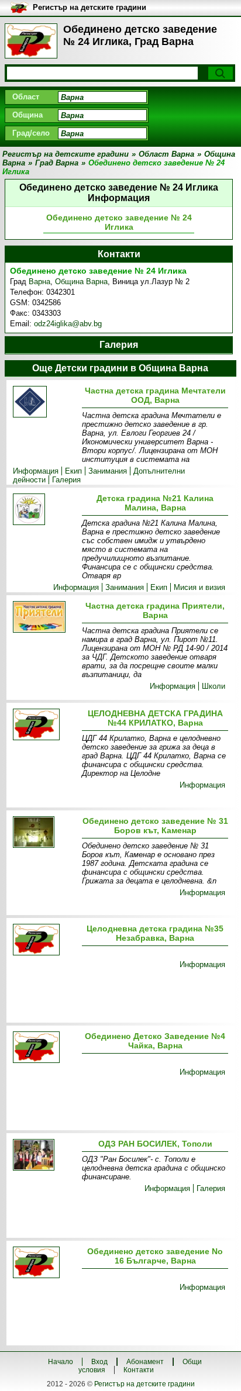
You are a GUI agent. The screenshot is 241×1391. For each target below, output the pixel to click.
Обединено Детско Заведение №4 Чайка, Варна (155, 1040)
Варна (39, 281)
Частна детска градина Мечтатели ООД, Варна (155, 395)
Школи (213, 686)
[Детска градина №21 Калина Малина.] (45, 510)
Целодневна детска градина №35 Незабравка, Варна (155, 933)
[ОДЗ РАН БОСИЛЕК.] (45, 1155)
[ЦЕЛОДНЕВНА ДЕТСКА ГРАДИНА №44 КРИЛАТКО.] (45, 725)
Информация (35, 471)
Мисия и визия (199, 587)
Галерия (66, 479)
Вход (99, 1362)
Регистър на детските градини (144, 1384)
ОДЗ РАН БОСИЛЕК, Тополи (155, 1143)
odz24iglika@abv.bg (68, 323)
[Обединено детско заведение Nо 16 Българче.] (45, 1263)
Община (27, 115)
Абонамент (145, 1362)
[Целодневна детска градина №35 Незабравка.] (45, 940)
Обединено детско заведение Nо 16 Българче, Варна (155, 1256)
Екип (73, 471)
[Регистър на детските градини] (31, 40)
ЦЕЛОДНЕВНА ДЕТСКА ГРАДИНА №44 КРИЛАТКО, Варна (155, 718)
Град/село (31, 133)
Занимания (107, 471)
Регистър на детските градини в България (89, 8)
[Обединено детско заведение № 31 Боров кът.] (45, 833)
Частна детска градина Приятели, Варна (155, 610)
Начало (60, 1362)
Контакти (138, 1370)
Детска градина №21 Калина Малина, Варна (155, 502)
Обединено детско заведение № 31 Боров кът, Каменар (155, 825)
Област (25, 96)
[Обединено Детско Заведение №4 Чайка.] (45, 1048)
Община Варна (81, 281)
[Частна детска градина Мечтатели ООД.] (45, 402)
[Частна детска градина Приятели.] (45, 617)
